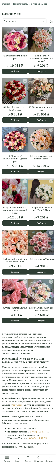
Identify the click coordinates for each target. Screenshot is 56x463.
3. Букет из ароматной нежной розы (41, 157)
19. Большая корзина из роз (41, 108)
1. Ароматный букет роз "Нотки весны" (41, 309)
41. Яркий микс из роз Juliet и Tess (15, 108)
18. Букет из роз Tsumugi (41, 258)
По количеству (20, 3)
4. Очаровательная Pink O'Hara (15, 309)
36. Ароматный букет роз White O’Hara (41, 209)
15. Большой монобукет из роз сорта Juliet (15, 260)
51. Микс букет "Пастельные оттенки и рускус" (41, 58)
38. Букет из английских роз (15, 57)
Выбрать (15, 71)
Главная (6, 3)
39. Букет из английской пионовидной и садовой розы (15, 210)
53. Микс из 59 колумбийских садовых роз (15, 158)
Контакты (17, 404)
